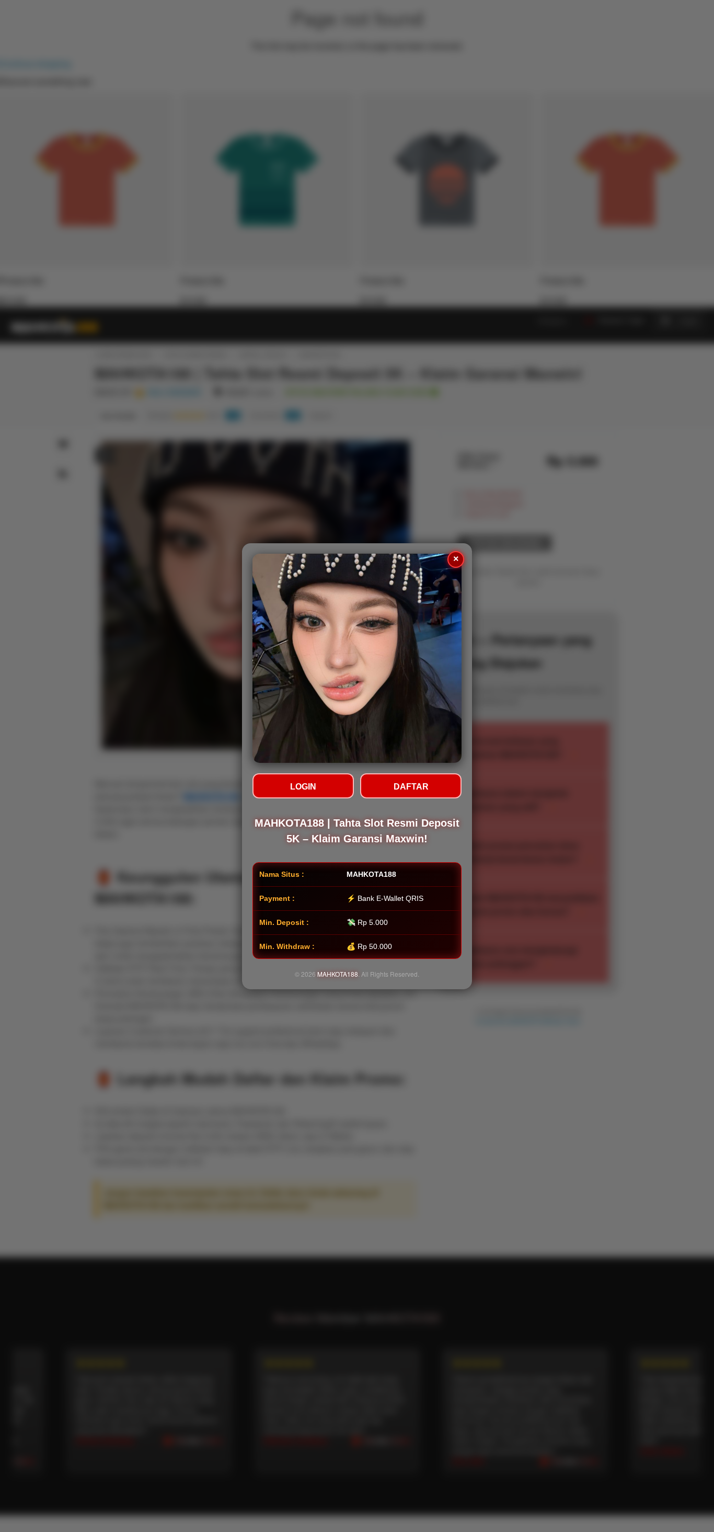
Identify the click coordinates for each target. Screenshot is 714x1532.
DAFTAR (411, 786)
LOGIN (303, 786)
